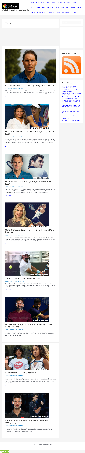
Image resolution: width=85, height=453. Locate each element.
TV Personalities (61, 2)
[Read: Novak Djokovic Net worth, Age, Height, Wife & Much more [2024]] (27, 405)
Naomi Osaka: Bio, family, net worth (20, 373)
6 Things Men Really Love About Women (71, 120)
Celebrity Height (65, 12)
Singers (37, 2)
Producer (33, 12)
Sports (68, 2)
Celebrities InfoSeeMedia (15, 10)
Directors (57, 7)
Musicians (54, 2)
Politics (32, 7)
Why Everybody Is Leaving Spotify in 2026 (71, 115)
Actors (42, 2)
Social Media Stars (41, 12)
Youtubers (49, 12)
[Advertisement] (30, 37)
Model (62, 7)
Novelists (79, 7)
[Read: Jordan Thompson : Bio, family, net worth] (27, 263)
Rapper (67, 7)
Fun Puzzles (73, 12)
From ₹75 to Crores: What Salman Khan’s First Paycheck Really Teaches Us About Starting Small (71, 102)
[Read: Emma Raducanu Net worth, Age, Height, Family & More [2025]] (27, 116)
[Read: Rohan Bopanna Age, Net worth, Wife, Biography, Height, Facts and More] (27, 309)
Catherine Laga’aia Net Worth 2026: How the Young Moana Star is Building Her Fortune (71, 111)
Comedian (75, 2)
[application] (70, 2)
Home (32, 2)
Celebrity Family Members (47, 7)
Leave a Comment (9, 88)
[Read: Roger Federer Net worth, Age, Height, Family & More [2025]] (27, 166)
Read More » (8, 97)
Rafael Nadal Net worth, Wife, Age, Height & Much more (29, 85)
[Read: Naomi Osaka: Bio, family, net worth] (27, 357)
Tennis (15, 88)
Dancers (38, 7)
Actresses (48, 2)
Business (73, 7)
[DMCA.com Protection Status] (4, 451)
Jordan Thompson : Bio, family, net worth (23, 278)
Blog (54, 12)
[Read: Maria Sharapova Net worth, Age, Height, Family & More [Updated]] (27, 214)
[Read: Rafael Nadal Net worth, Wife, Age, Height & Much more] (30, 66)
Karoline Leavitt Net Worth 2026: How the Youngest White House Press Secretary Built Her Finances (71, 107)
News (58, 12)
